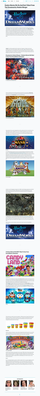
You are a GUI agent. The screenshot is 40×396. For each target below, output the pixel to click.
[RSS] (30, 1)
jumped (9, 283)
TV (14, 1)
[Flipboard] (27, 1)
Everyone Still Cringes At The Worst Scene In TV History (31, 388)
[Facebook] (23, 1)
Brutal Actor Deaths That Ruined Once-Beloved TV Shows (16, 388)
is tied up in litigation (26, 285)
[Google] (29, 1)
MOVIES (12, 1)
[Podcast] (32, 1)
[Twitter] (24, 1)
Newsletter (37, 1)
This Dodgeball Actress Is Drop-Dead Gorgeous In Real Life (24, 388)
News (5, 3)
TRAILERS (17, 1)
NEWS (9, 1)
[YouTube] (26, 1)
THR (24, 49)
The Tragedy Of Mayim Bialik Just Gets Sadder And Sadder (8, 389)
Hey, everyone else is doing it (26, 216)
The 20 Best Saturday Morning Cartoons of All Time (17, 152)
